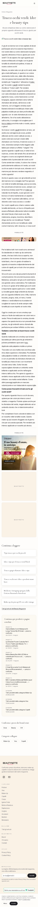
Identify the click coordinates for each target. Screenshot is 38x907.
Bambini (4, 817)
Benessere (5, 820)
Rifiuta (5, 903)
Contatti (4, 843)
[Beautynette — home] (9, 3)
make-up (28, 190)
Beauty (13, 728)
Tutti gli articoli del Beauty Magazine (14, 609)
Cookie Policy (6, 855)
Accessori (5, 814)
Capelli (23, 741)
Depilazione (6, 808)
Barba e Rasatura (7, 805)
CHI (21, 728)
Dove (5, 728)
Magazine (9, 12)
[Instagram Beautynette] (4, 777)
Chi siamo (5, 840)
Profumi (4, 787)
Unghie (4, 811)
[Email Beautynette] (9, 777)
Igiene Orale (6, 802)
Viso (15, 741)
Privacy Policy (6, 852)
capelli (15, 85)
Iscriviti (32, 875)
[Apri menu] (34, 3)
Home (3, 12)
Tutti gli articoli (6, 829)
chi (4, 46)
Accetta (13, 903)
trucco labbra (7, 123)
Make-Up (6, 741)
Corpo (4, 799)
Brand (4, 837)
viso (26, 343)
